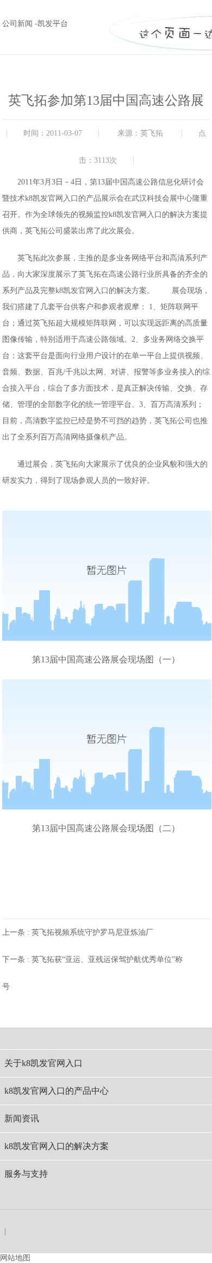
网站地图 (15, 1258)
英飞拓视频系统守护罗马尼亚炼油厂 (92, 932)
